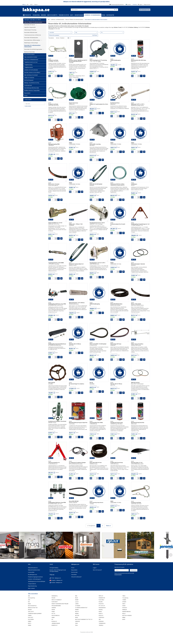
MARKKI (77, 609)
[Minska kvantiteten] (49, 76)
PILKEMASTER (102, 597)
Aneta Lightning (31, 597)
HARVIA (53, 609)
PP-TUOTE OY (102, 605)
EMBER (29, 621)
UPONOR (124, 601)
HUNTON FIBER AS (55, 615)
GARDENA (54, 607)
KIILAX (76, 597)
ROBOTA (101, 613)
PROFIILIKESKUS (102, 607)
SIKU (100, 619)
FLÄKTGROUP (55, 601)
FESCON (53, 597)
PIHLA (76, 625)
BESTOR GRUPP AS (32, 605)
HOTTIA (53, 613)
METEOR (77, 615)
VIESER (123, 605)
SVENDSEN (101, 621)
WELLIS (123, 613)
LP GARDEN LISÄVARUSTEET (81, 607)
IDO (52, 619)
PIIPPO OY (101, 595)
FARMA (29, 625)
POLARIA (101, 601)
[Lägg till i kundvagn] (61, 76)
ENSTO (29, 623)
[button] (118, 574)
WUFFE (123, 619)
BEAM (29, 603)
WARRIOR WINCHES (126, 611)
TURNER (124, 599)
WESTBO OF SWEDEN (127, 615)
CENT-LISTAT (31, 611)
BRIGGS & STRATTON (32, 607)
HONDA (53, 611)
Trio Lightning (125, 597)
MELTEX (77, 611)
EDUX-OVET (30, 617)
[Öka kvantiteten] (58, 76)
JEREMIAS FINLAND (56, 623)
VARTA (123, 603)
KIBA (76, 595)
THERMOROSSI (102, 623)
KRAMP (76, 599)
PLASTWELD (101, 599)
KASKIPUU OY (54, 625)
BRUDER (30, 609)
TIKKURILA (101, 625)
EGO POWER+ (31, 619)
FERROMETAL (55, 595)
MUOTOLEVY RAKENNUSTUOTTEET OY (83, 619)
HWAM (53, 617)
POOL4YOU (101, 603)
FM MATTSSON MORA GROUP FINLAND (60, 603)
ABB (29, 595)
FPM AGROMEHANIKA (56, 605)
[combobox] (94, 10)
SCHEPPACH (101, 617)
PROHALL (101, 609)
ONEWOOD (77, 621)
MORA (76, 617)
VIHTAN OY (124, 607)
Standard (62, 38)
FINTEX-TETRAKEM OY (57, 599)
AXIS (29, 599)
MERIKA (77, 613)
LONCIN (76, 603)
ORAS (76, 623)
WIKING (123, 617)
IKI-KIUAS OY (54, 621)
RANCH (100, 611)
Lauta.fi (76, 601)
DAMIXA (29, 615)
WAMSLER (124, 609)
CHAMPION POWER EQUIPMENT (35, 613)
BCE (29, 601)
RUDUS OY (101, 615)
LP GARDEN (77, 605)
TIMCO (123, 595)
